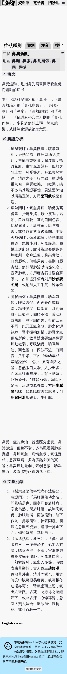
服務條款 (20, 661)
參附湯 (20, 397)
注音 (45, 45)
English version (13, 623)
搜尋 (59, 45)
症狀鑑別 (13, 45)
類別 (31, 45)
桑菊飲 (46, 196)
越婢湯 (53, 568)
